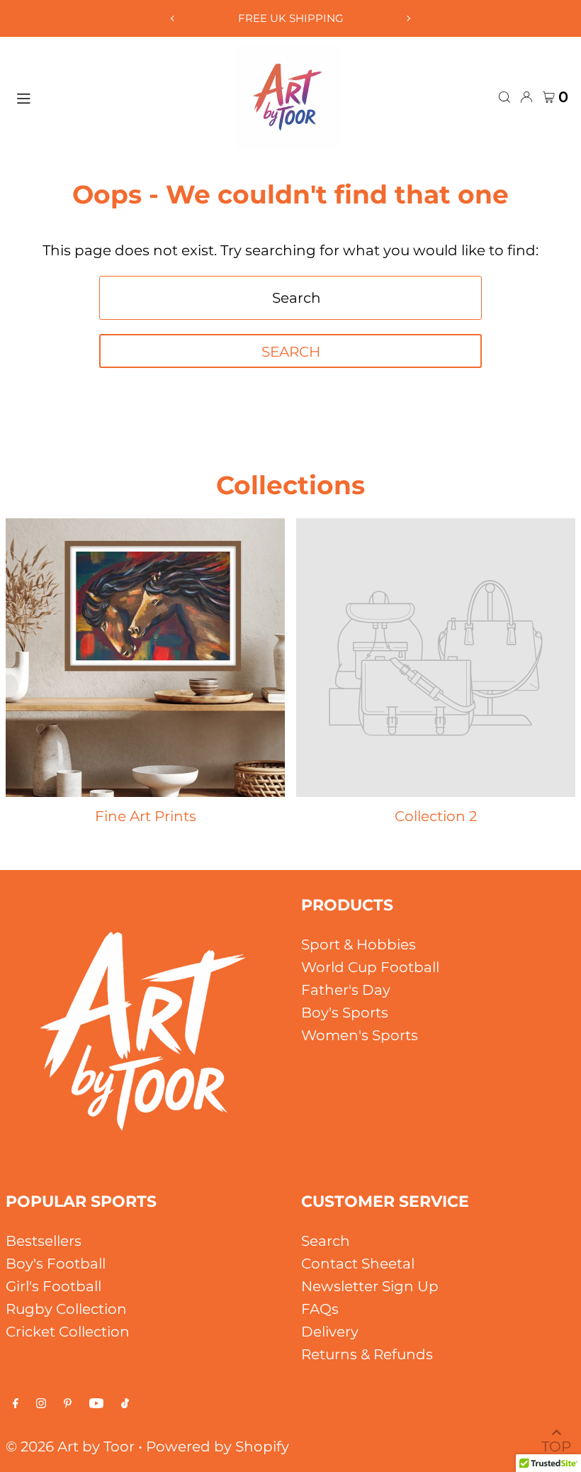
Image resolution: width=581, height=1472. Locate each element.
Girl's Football (53, 1286)
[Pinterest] (68, 1403)
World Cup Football (370, 967)
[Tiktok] (125, 1403)
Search (325, 1240)
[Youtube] (96, 1403)
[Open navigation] (118, 96)
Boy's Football (56, 1263)
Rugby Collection (66, 1308)
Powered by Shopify (217, 1446)
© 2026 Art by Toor (70, 1446)
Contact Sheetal (357, 1263)
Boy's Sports (344, 1012)
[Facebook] (15, 1403)
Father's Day (345, 989)
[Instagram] (41, 1403)
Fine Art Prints (145, 816)
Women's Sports (359, 1035)
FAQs (320, 1308)
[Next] (408, 18)
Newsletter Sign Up (370, 1286)
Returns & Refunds (367, 1354)
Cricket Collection (68, 1331)
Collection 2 (436, 816)
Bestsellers (43, 1240)
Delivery (330, 1331)
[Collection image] (435, 658)
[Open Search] (504, 97)
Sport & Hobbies (358, 944)
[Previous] (173, 18)
